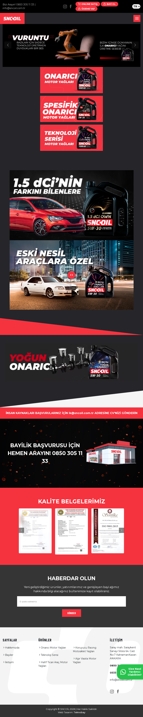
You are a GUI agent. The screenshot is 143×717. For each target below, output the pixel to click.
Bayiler (9, 655)
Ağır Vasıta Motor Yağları (84, 660)
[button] (7, 45)
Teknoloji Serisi (49, 655)
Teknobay (79, 712)
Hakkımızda (12, 647)
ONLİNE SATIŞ (89, 4)
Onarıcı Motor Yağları (53, 647)
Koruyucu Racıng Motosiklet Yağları (84, 649)
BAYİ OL (111, 4)
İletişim (9, 662)
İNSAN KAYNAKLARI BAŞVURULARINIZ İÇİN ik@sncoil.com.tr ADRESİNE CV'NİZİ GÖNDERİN (71, 413)
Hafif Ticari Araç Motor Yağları (53, 664)
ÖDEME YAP (88, 8)
